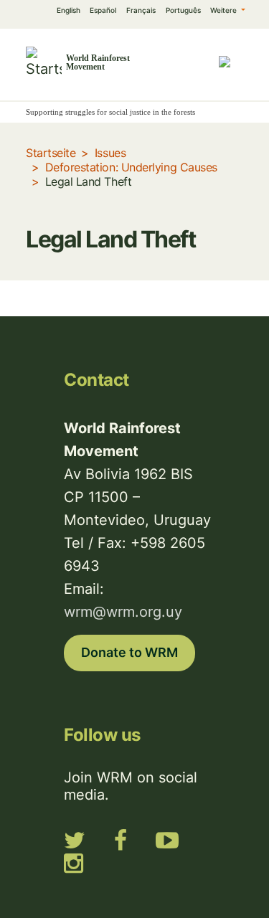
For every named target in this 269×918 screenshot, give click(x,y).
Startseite (50, 153)
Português (183, 10)
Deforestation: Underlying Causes (131, 167)
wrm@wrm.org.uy (123, 611)
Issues (110, 153)
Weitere (224, 10)
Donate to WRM (129, 652)
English (68, 10)
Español (103, 10)
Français (141, 10)
